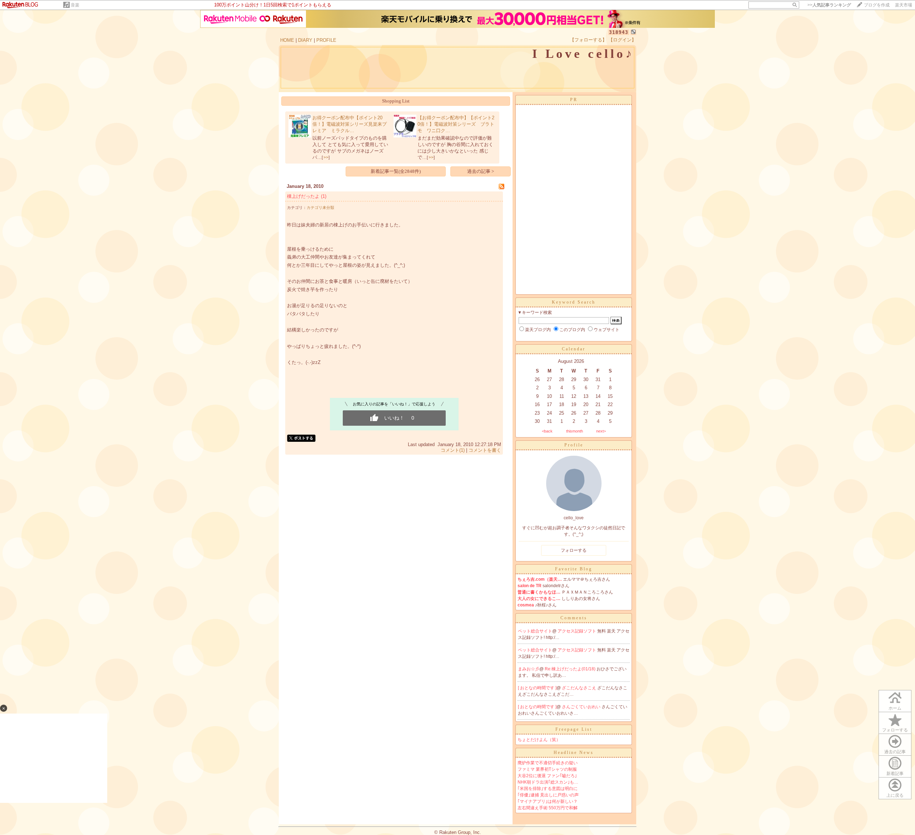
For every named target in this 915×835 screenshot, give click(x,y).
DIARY (305, 40)
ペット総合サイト (535, 631)
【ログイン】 (622, 39)
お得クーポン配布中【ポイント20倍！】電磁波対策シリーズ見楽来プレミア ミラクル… (349, 124)
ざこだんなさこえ (579, 687)
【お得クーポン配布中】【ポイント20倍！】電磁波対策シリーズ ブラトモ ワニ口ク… (455, 124)
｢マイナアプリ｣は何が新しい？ (548, 801)
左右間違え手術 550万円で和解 (548, 807)
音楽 (75, 5)
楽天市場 (903, 5)
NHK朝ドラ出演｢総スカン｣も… (548, 782)
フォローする (895, 730)
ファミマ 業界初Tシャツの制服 (547, 769)
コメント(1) (453, 450)
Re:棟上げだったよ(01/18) (571, 668)
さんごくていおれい (582, 706)
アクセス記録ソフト (577, 631)
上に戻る (895, 795)
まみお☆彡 (528, 668)
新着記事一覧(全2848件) (396, 171)
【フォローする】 (588, 39)
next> (601, 431)
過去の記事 (895, 751)
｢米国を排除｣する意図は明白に (548, 788)
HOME (287, 40)
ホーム (895, 708)
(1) (323, 196)
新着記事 (895, 773)
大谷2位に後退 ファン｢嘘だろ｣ (547, 775)
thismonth (574, 431)
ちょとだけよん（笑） (539, 739)
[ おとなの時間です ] (537, 687)
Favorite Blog (573, 568)
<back (547, 431)
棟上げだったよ (303, 196)
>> (829, 5)
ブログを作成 (877, 5)
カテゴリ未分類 (320, 207)
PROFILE (326, 40)
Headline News (574, 752)
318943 (618, 32)
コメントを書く (485, 450)
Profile (573, 445)
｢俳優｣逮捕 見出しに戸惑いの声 (548, 795)
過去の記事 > (480, 171)
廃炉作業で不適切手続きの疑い (548, 762)
